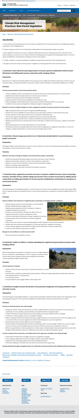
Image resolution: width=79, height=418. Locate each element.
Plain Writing (55, 411)
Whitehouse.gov (70, 413)
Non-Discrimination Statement (40, 413)
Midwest (24, 391)
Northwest (25, 397)
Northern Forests (26, 394)
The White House (64, 388)
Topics (24, 15)
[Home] (15, 4)
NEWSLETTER (46, 380)
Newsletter (72, 5)
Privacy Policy (14, 413)
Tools (42, 390)
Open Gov (5, 391)
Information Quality (54, 413)
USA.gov (62, 390)
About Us (60, 5)
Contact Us (66, 5)
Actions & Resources (42, 15)
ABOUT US (26, 380)
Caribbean (24, 390)
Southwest (25, 401)
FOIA (66, 411)
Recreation (69, 355)
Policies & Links (14, 411)
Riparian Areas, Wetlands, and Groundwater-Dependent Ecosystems (21, 355)
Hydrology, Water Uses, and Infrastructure (23, 353)
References (6, 357)
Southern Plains (26, 400)
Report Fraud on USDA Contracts (37, 411)
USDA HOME (64, 380)
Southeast (24, 398)
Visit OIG (49, 411)
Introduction (6, 353)
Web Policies (5, 388)
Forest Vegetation (42, 353)
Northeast (24, 393)
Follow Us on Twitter (46, 388)
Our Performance (23, 411)
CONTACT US (7, 380)
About (19, 15)
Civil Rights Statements (25, 413)
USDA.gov (62, 391)
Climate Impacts (31, 15)
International (25, 403)
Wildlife (63, 355)
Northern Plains (26, 396)
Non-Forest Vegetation (55, 353)
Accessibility (5, 393)
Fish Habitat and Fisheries (50, 355)
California (24, 388)
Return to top (6, 374)
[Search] (73, 10)
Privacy (4, 390)
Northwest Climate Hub (10, 15)
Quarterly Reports (46, 396)
